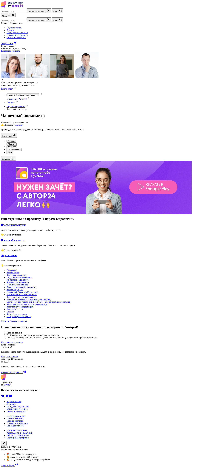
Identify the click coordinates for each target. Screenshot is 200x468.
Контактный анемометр (18, 280)
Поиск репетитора (15, 426)
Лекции (10, 30)
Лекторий (11, 404)
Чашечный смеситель (16, 275)
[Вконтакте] (3, 397)
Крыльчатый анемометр (18, 282)
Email (10, 153)
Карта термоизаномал (17, 314)
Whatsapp (12, 144)
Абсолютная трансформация (20, 307)
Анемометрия (13, 272)
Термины (11, 103)
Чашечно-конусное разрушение (21, 297)
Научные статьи (14, 28)
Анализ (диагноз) (15, 309)
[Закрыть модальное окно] (4, 443)
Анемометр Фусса (15, 289)
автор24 (7, 385)
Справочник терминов (17, 35)
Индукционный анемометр (19, 277)
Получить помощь (9, 356)
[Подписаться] (15, 89)
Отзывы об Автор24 (16, 416)
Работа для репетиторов (18, 435)
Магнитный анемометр (17, 285)
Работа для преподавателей (19, 433)
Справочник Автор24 (17, 99)
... (23, 95)
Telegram (11, 141)
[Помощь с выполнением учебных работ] (96, 213)
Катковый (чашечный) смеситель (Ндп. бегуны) (29, 299)
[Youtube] (10, 397)
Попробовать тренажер (12, 342)
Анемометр (12, 270)
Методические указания (18, 406)
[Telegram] (7, 397)
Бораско (10, 312)
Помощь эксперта (15, 421)
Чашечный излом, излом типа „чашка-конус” (27, 304)
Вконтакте (12, 147)
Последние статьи (15, 418)
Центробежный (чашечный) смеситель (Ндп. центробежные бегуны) (38, 302)
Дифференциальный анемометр (21, 287)
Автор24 (19, 125)
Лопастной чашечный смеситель (22, 294)
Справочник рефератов (17, 423)
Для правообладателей (17, 430)
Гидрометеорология (16, 106)
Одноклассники (14, 150)
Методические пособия (17, 32)
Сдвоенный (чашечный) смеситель (23, 292)
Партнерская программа (18, 438)
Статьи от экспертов (16, 37)
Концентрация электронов (19, 316)
